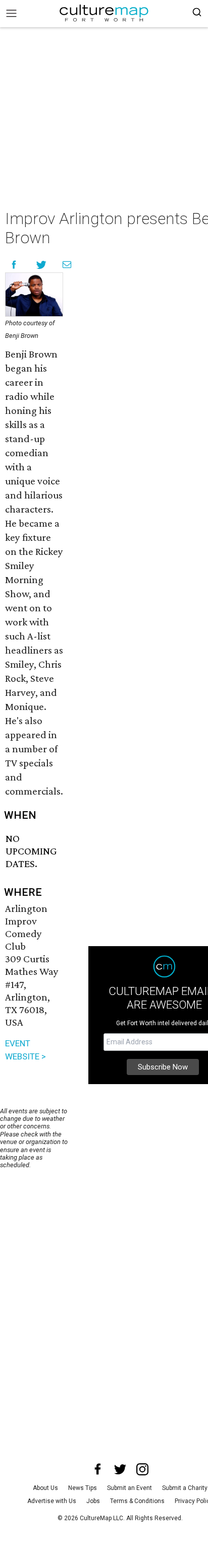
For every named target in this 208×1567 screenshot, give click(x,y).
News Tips (82, 1487)
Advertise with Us (51, 1501)
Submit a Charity (184, 1487)
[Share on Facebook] (14, 264)
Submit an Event (129, 1487)
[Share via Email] (67, 264)
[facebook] (98, 1469)
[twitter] (120, 1469)
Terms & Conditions (137, 1501)
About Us (45, 1487)
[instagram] (142, 1469)
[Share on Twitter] (41, 264)
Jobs (93, 1501)
